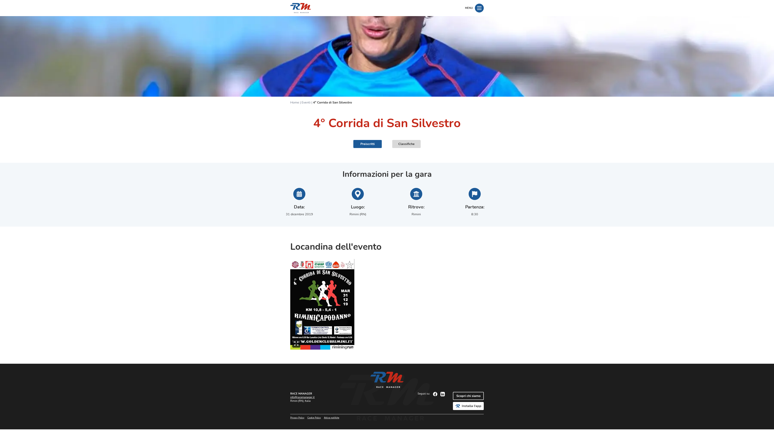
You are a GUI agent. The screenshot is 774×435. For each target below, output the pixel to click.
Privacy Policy (297, 417)
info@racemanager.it (302, 397)
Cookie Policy (314, 417)
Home (294, 102)
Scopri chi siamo (468, 396)
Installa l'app (471, 406)
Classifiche (406, 144)
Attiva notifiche (331, 417)
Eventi (306, 102)
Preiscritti (367, 144)
